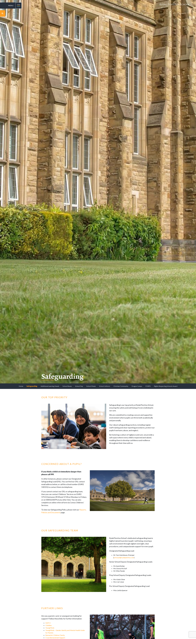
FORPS (148, 386)
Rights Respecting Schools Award (165, 386)
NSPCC (48, 623)
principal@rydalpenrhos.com (124, 557)
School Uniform (104, 386)
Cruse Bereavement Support (55, 638)
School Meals (91, 386)
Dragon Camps (137, 386)
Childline (48, 625)
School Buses (67, 386)
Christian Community (120, 386)
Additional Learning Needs (50, 386)
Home (21, 386)
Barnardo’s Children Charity (55, 635)
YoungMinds (49, 628)
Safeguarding (32, 386)
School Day (79, 386)
